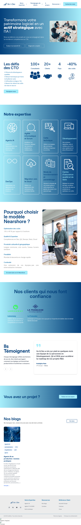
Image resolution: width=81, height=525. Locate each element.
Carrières (44, 506)
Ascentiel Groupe (63, 503)
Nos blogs (44, 503)
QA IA (6, 452)
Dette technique (29, 509)
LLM (15, 450)
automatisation (9, 447)
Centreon (61, 506)
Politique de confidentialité (70, 516)
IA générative (8, 450)
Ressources (55, 4)
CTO (16, 447)
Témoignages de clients (35, 4)
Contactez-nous (70, 4)
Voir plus (72, 421)
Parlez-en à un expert (68, 396)
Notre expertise (22, 4)
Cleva (60, 509)
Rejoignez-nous (11, 91)
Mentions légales (57, 516)
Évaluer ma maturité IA (14, 46)
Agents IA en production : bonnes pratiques (11, 459)
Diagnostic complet (35, 46)
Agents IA (7, 444)
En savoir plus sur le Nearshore (15, 272)
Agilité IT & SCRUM (29, 506)
